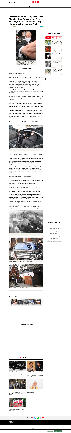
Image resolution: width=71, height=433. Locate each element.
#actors (57, 235)
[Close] (69, 431)
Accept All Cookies (58, 431)
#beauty (50, 235)
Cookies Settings (50, 431)
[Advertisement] (26, 336)
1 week (59, 37)
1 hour (48, 37)
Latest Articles (21, 6)
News (41, 6)
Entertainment (35, 6)
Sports (46, 6)
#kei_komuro (57, 240)
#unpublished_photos (54, 228)
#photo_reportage (54, 238)
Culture (51, 6)
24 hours (53, 37)
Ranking (28, 6)
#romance (54, 225)
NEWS (15, 26)
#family (49, 240)
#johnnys (54, 230)
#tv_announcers (53, 233)
